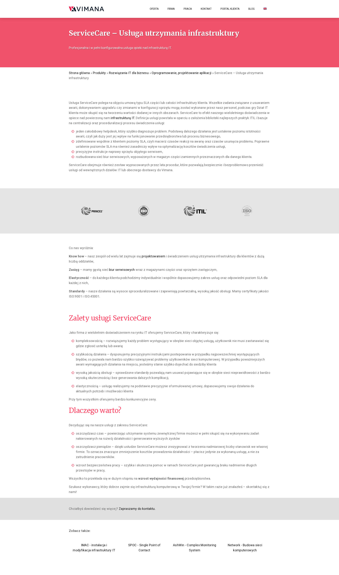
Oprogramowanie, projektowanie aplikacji (181, 73)
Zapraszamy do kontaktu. (137, 509)
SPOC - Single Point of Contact (144, 547)
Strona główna (79, 73)
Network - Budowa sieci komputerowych (245, 547)
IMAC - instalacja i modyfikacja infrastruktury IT (94, 547)
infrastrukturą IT (122, 118)
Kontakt (206, 8)
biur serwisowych (122, 270)
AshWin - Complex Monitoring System (194, 547)
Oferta (154, 8)
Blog (251, 8)
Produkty (99, 73)
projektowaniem (153, 256)
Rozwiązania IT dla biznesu (129, 73)
